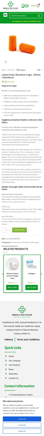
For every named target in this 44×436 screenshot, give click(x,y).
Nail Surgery (21, 70)
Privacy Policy (29, 413)
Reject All (22, 431)
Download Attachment (10, 246)
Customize (22, 425)
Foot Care (11, 70)
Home (4, 70)
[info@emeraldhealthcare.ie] (26, 6)
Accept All (22, 419)
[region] (22, 416)
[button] (5, 15)
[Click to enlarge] (5, 62)
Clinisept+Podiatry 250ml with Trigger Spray (12, 276)
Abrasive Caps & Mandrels (20, 242)
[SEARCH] (39, 15)
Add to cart (19, 230)
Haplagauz (31, 273)
